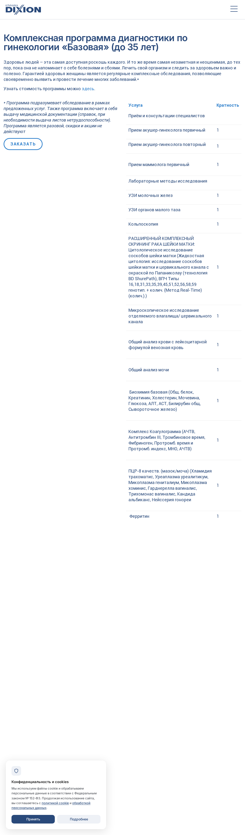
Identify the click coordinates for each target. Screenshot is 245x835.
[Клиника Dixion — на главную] (114, 10)
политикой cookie (55, 803)
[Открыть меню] (234, 9)
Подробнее (79, 819)
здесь (88, 88)
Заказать (23, 144)
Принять (33, 819)
